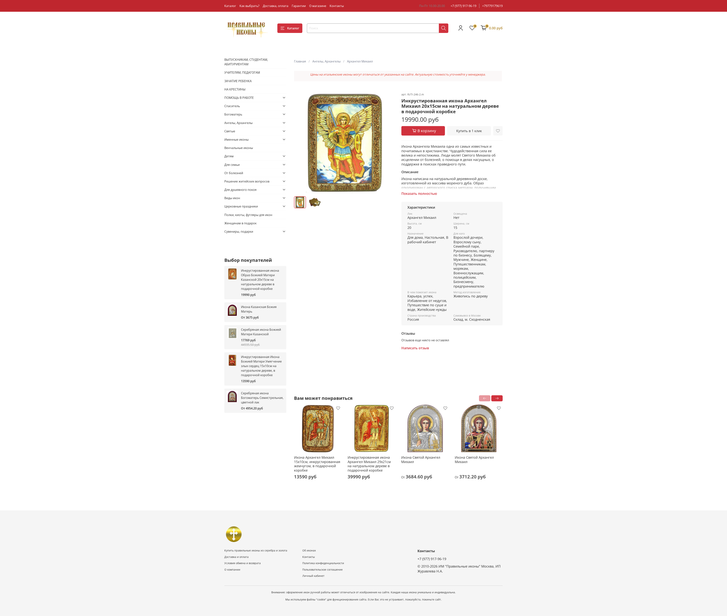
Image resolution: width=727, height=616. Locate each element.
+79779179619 (492, 6)
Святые (229, 131)
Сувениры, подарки (238, 231)
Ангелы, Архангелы (326, 61)
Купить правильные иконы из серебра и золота (255, 550)
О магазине (317, 6)
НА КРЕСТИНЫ (235, 89)
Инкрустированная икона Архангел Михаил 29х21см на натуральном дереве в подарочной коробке (369, 464)
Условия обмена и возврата (242, 563)
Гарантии (299, 6)
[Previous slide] (300, 142)
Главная (300, 61)
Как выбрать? (249, 6)
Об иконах (309, 550)
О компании (232, 569)
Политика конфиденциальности (323, 563)
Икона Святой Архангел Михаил (420, 459)
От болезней (233, 173)
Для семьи (232, 164)
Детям (229, 156)
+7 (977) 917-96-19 (463, 6)
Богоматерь (233, 114)
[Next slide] (389, 142)
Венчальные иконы (238, 148)
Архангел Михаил (360, 61)
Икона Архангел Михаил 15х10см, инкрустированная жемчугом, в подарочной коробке (317, 464)
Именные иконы (236, 139)
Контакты (337, 6)
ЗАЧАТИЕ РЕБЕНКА (238, 81)
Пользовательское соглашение (322, 569)
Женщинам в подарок (240, 223)
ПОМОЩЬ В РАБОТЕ (239, 97)
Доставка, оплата (275, 6)
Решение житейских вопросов (246, 181)
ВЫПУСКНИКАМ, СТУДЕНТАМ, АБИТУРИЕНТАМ (246, 61)
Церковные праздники (241, 206)
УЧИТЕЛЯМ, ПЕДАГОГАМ (242, 72)
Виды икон (232, 198)
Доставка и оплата (236, 557)
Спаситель (232, 106)
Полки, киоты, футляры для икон (248, 215)
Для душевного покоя (240, 189)
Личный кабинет (313, 576)
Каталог (230, 6)
